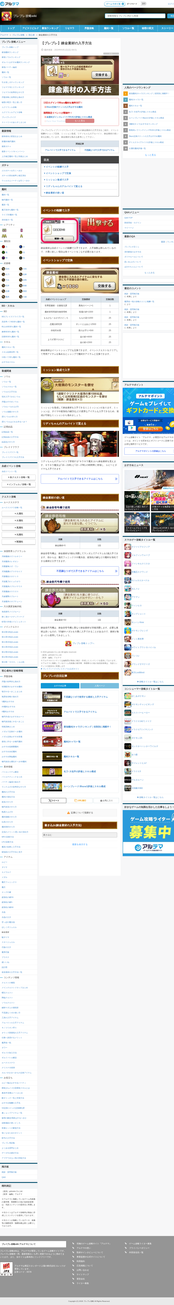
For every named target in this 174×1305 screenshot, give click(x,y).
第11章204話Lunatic (10, 647)
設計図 (4, 967)
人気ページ (100, 686)
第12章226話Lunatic (10, 657)
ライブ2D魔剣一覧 (9, 215)
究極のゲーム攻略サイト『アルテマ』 (94, 1243)
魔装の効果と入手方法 (11, 847)
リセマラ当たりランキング (13, 87)
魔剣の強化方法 (8, 797)
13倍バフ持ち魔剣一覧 (11, 357)
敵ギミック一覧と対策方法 (13, 1098)
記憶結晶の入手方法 (10, 437)
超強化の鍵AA (7, 907)
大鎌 (25, 297)
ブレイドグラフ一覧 (10, 452)
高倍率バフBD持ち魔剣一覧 (13, 322)
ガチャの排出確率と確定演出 (14, 175)
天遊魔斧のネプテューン (12, 601)
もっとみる (149, 272)
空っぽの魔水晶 (8, 922)
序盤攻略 (89, 28)
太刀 (7, 274)
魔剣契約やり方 (8, 827)
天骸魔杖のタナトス (10, 576)
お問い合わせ (83, 1270)
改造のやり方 (7, 802)
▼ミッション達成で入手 (56, 179)
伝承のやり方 (7, 822)
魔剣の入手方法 (8, 792)
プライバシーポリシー (139, 1248)
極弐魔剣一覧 (7, 200)
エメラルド (6, 872)
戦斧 (7, 286)
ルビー (4, 862)
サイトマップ (83, 1274)
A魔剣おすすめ (8, 711)
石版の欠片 (6, 947)
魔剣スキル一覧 (8, 347)
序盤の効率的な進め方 (11, 681)
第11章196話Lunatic (10, 637)
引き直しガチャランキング (13, 82)
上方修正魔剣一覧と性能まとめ (15, 156)
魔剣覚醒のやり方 (9, 817)
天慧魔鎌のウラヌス (10, 591)
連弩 (25, 280)
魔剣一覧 (109, 28)
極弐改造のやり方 (9, 807)
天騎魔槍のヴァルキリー (12, 556)
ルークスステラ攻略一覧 (12, 508)
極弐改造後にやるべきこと (13, 721)
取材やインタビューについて (90, 1252)
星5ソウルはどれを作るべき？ (14, 422)
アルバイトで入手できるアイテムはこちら (80, 478)
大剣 (25, 269)
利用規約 (81, 1261)
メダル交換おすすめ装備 (12, 737)
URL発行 (82, 800)
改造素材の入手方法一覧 (12, 972)
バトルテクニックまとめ (12, 777)
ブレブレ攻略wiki (25, 16)
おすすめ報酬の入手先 (11, 1103)
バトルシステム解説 (10, 772)
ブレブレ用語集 (8, 1143)
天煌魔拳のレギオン (10, 561)
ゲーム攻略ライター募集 (140, 1243)
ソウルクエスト (8, 1003)
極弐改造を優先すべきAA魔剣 (14, 762)
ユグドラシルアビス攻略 (12, 112)
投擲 (7, 291)
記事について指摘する (82, 812)
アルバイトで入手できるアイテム (60, 150)
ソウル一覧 (128, 28)
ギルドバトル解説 (9, 1058)
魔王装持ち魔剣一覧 (10, 210)
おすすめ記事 (60, 686)
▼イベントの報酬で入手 (56, 166)
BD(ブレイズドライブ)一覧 (13, 317)
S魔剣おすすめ (8, 701)
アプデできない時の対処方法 (14, 1158)
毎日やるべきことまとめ (12, 691)
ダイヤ (4, 867)
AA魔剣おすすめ (8, 707)
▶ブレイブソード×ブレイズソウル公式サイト (60, 669)
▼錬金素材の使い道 (54, 192)
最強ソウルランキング (11, 57)
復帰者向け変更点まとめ (12, 136)
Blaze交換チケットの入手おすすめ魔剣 (65, 107)
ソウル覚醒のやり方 (10, 412)
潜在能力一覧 (7, 220)
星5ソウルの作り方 (10, 417)
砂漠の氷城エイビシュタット (14, 622)
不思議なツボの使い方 (11, 1013)
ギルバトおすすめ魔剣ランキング (16, 62)
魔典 (7, 297)
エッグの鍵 (6, 892)
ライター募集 (83, 1283)
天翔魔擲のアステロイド (12, 571)
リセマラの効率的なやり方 (13, 92)
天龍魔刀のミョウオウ (11, 581)
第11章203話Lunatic (10, 642)
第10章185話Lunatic (10, 632)
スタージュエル (8, 942)
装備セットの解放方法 (11, 1128)
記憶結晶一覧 (7, 432)
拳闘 (25, 291)
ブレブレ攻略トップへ (83, 643)
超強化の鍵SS (7, 897)
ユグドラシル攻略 (9, 107)
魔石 (3, 887)
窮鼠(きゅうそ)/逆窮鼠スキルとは (16, 1088)
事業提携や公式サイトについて (91, 1257)
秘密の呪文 (148, 28)
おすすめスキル (8, 362)
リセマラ (69, 28)
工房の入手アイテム (10, 1018)
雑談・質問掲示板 (9, 1172)
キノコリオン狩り (9, 1028)
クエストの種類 (8, 983)
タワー (4, 1048)
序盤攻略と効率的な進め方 (13, 97)
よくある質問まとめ (10, 1148)
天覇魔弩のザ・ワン (10, 566)
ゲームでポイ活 (113, 4)
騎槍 (25, 286)
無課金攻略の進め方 (10, 697)
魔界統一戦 (6, 1043)
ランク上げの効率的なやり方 (14, 787)
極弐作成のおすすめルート (13, 717)
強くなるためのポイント (12, 1133)
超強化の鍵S (7, 902)
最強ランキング (50, 28)
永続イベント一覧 (9, 471)
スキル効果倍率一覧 (10, 352)
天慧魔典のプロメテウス (12, 586)
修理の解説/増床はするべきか (14, 1118)
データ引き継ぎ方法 (10, 1153)
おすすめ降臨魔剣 (9, 757)
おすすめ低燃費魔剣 (10, 747)
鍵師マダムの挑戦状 (10, 1008)
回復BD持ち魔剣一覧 (10, 337)
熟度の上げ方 (7, 812)
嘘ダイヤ (5, 937)
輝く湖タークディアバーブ (13, 617)
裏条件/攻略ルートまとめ (12, 1093)
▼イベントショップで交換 (57, 173)
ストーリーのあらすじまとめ (14, 122)
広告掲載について (85, 1265)
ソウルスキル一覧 (9, 387)
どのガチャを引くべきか (12, 171)
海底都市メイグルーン (11, 612)
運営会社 (81, 1279)
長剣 (7, 269)
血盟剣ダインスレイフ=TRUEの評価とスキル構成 (69, 117)
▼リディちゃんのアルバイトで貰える (63, 186)
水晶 (3, 912)
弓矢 (7, 280)
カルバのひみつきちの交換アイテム (17, 1073)
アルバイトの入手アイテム (13, 1023)
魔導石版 (5, 952)
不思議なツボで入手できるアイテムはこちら (80, 571)
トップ (11, 28)
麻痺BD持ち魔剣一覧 (10, 332)
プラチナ (5, 957)
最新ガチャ (6, 146)
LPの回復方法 (7, 842)
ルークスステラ (8, 1063)
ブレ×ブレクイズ (9, 117)
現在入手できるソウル (11, 397)
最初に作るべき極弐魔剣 (12, 742)
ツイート (55, 800)
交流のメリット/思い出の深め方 (15, 832)
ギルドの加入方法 (9, 1053)
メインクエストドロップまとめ (15, 988)
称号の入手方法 (8, 1138)
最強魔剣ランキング (10, 52)
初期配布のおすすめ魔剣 (12, 687)
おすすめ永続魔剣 (9, 752)
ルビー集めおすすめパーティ (14, 1083)
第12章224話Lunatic (10, 652)
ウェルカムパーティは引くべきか (16, 181)
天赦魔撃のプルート (10, 596)
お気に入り (108, 800)
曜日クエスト (7, 993)
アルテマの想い (84, 1248)
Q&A (4, 1177)
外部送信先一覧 (136, 1252)
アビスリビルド (30, 28)
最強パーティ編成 (9, 67)
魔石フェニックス (9, 882)
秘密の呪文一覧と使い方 (12, 102)
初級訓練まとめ (8, 727)
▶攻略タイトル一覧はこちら (150, 681)
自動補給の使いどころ (11, 1123)
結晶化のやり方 (8, 442)
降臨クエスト (7, 998)
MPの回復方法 (8, 837)
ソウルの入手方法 (9, 392)
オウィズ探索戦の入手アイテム (15, 1033)
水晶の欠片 (6, 917)
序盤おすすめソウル (10, 402)
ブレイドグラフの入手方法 (13, 457)
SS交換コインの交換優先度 (13, 1108)
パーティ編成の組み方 (11, 782)
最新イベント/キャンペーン (13, 151)
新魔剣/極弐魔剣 (8, 141)
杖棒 (25, 274)
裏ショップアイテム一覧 (12, 1113)
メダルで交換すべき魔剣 (12, 732)
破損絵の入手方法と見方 (12, 852)
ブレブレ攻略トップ (10, 47)
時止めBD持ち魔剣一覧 (11, 327)
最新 (163, 242)
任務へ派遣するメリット (12, 1038)
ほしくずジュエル (9, 927)
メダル (4, 877)
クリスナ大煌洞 (8, 1068)
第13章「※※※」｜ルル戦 (13, 662)
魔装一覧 (5, 205)
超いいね (5, 962)
